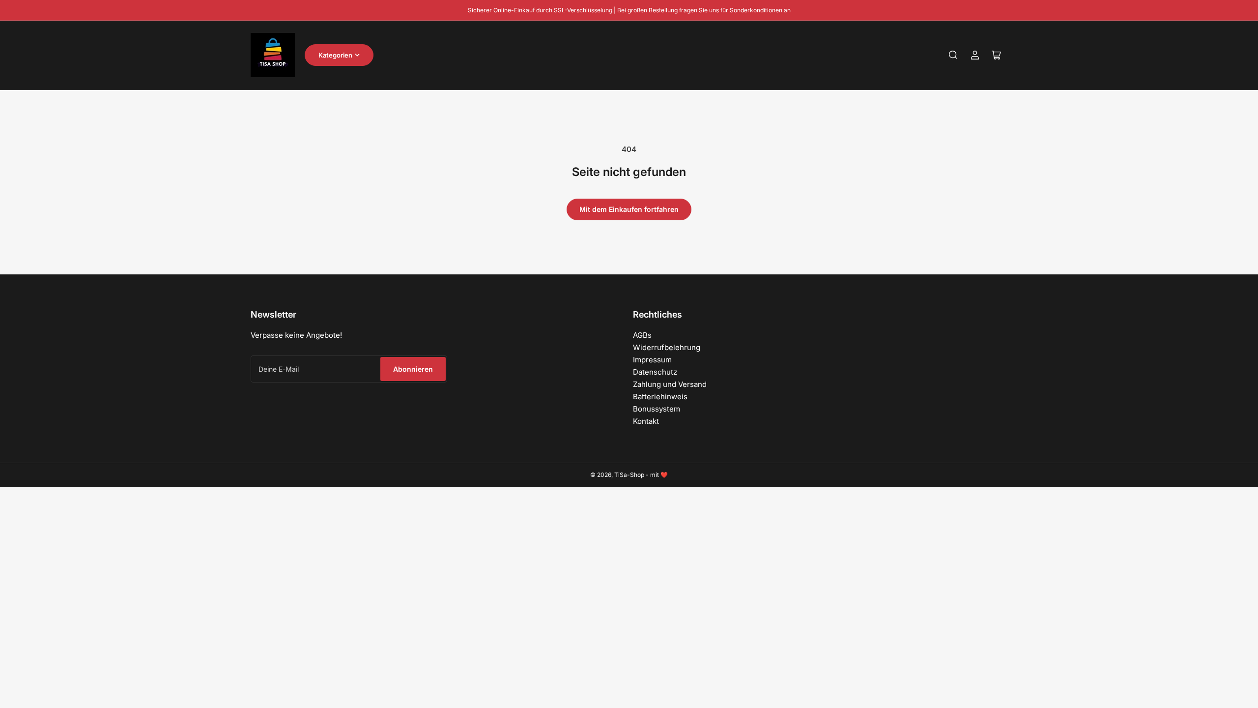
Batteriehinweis (660, 396)
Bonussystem (656, 408)
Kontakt (646, 421)
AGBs (642, 335)
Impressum (652, 359)
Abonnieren (413, 369)
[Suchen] (953, 55)
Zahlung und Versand (670, 384)
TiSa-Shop (629, 474)
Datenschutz (655, 372)
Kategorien (335, 55)
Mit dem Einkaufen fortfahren (629, 209)
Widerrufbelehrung (666, 347)
